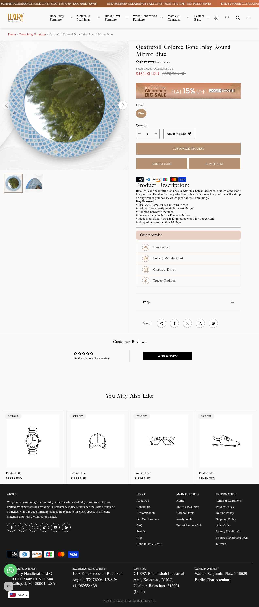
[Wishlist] (227, 17)
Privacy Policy (225, 506)
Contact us (143, 506)
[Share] (161, 323)
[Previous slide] (6, 105)
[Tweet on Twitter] (187, 323)
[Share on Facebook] (174, 323)
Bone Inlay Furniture (32, 34)
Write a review (167, 356)
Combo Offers (185, 513)
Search (141, 531)
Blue (141, 113)
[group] (13, 183)
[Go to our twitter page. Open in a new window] (33, 527)
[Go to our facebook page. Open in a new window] (11, 527)
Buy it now (215, 164)
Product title (13, 473)
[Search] (237, 17)
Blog (140, 537)
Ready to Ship (185, 519)
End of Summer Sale (189, 525)
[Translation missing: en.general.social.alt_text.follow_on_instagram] (200, 323)
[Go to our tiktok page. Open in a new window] (44, 527)
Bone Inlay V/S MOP (150, 543)
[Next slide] (122, 105)
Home (12, 34)
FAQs (146, 302)
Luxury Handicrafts (228, 531)
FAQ (139, 525)
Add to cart (162, 163)
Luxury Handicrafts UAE (232, 537)
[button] (145, 62)
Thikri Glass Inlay (187, 506)
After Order (223, 525)
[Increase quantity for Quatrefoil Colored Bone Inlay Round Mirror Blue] (155, 134)
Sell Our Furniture (148, 519)
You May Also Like (129, 396)
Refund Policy (225, 513)
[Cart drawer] (248, 17)
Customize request (188, 148)
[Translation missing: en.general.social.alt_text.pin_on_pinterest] (213, 323)
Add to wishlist (176, 133)
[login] (216, 17)
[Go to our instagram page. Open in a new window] (22, 527)
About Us (143, 500)
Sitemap (221, 543)
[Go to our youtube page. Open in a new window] (55, 527)
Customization (146, 513)
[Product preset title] (33, 441)
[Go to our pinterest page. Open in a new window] (66, 527)
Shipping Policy (226, 519)
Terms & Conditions (229, 500)
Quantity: (142, 125)
